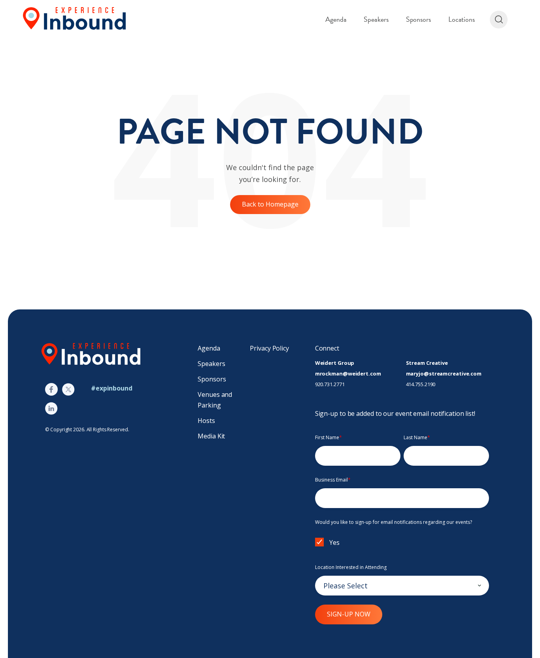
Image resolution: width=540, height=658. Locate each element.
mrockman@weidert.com (348, 373)
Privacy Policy (269, 348)
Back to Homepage (270, 204)
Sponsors (418, 19)
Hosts (206, 420)
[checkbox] (402, 544)
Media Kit (211, 436)
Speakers (376, 19)
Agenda (335, 19)
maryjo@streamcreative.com (444, 373)
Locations (461, 19)
